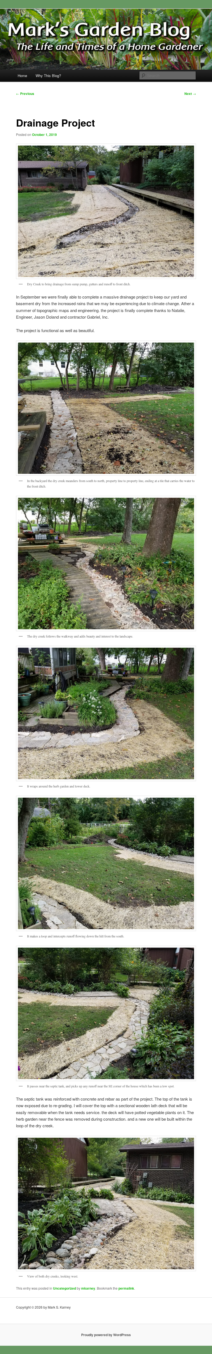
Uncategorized (64, 1288)
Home (22, 75)
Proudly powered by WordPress (106, 1334)
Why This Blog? (48, 75)
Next (190, 93)
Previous (25, 93)
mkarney (88, 1288)
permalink (126, 1288)
